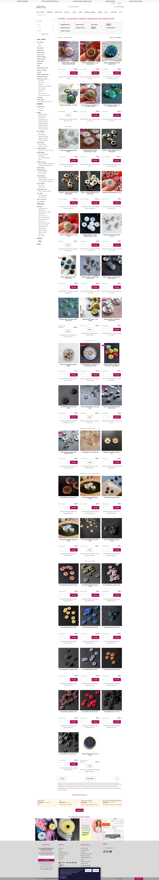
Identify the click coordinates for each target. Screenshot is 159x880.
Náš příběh (61, 848)
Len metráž (39, 63)
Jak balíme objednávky (63, 854)
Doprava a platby (84, 848)
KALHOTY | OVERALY (42, 230)
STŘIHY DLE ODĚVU (42, 226)
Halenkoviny (41, 80)
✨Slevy (39, 241)
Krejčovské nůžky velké (43, 154)
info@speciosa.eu (110, 848)
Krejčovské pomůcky (41, 148)
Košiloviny (40, 84)
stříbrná (93, 561)
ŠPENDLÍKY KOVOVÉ (42, 138)
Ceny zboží (83, 852)
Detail (68, 115)
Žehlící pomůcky (40, 142)
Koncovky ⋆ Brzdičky (42, 171)
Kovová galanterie (41, 175)
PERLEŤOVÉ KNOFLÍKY (43, 125)
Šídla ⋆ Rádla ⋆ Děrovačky (44, 157)
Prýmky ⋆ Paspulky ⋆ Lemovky (44, 191)
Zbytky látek (39, 97)
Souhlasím (96, 870)
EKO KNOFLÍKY (41, 118)
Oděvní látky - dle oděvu (42, 78)
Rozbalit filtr (44, 34)
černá (89, 473)
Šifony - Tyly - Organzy (41, 70)
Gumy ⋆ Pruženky (41, 183)
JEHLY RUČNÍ (41, 133)
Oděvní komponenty (41, 170)
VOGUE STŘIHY (41, 213)
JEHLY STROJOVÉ (42, 134)
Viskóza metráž (40, 50)
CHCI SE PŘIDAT (46, 860)
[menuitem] (40, 12)
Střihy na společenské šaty (44, 217)
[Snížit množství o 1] (60, 73)
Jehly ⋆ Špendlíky (41, 131)
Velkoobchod (61, 855)
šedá (86, 561)
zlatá (94, 340)
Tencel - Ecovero (40, 54)
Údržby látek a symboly (86, 861)
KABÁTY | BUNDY (41, 228)
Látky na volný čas (42, 93)
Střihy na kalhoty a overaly (44, 223)
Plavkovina (40, 91)
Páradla (40, 159)
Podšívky (39, 72)
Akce (45, 24)
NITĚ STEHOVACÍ (42, 197)
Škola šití (61, 859)
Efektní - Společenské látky (43, 74)
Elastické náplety (40, 167)
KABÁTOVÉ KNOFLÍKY (43, 121)
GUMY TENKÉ (41, 185)
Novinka (45, 26)
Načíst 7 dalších (90, 778)
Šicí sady (40, 108)
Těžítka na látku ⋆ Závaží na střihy (45, 150)
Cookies (82, 859)
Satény (38, 65)
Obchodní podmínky (85, 855)
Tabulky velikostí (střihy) (86, 867)
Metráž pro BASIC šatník (42, 76)
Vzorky (39, 244)
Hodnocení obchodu (79, 795)
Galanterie (40, 104)
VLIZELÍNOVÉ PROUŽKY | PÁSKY (45, 165)
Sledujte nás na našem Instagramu (80, 817)
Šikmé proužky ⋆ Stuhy (42, 189)
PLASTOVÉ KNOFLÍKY (43, 127)
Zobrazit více (79, 810)
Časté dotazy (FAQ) (85, 850)
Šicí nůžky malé (41, 156)
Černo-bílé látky (41, 89)
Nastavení (63, 877)
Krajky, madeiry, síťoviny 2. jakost (45, 101)
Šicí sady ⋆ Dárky (40, 106)
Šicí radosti (40, 110)
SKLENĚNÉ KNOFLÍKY (43, 114)
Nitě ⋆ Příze (39, 193)
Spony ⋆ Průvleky (42, 173)
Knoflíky (39, 112)
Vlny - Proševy (40, 42)
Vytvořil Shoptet (119, 878)
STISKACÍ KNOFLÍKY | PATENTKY (45, 181)
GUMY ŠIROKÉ (41, 187)
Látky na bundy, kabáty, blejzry (44, 86)
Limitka (45, 30)
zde (51, 869)
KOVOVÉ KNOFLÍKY (42, 116)
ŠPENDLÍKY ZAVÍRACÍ (43, 140)
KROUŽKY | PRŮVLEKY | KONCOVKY (46, 179)
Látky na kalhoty (41, 88)
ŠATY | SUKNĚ (41, 235)
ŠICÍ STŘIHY (39, 206)
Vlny (39, 44)
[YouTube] (110, 851)
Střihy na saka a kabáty (43, 224)
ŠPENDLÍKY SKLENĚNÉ (43, 136)
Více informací (69, 873)
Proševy (40, 45)
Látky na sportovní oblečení (44, 95)
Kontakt (60, 850)
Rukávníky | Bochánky (43, 146)
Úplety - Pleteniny (41, 52)
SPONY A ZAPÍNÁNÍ (42, 177)
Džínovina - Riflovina (41, 56)
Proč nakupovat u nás (63, 852)
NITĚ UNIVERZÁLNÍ (42, 195)
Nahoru (62, 778)
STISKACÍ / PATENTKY (43, 129)
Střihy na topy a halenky (43, 219)
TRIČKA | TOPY (41, 234)
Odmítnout (88, 870)
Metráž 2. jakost (40, 99)
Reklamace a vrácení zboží (86, 854)
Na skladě (46, 21)
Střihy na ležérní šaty (42, 215)
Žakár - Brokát (40, 48)
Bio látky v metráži (41, 59)
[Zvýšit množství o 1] (69, 73)
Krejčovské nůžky (41, 152)
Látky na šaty (41, 82)
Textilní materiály (84, 863)
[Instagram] (107, 851)
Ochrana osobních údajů (86, 857)
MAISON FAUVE (41, 210)
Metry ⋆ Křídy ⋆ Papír (41, 199)
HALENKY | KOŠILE (42, 232)
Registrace (119, 3)
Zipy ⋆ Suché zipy (41, 201)
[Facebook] (104, 851)
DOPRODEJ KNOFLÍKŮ (43, 123)
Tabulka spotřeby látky (85, 865)
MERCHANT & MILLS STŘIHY (44, 212)
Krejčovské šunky (42, 144)
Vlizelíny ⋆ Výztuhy (41, 162)
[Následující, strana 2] (117, 778)
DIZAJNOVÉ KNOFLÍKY (43, 119)
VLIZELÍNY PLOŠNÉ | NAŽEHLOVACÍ (46, 163)
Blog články (61, 857)
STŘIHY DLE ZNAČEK (42, 208)
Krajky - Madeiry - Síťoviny (42, 67)
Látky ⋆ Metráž (41, 39)
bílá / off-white (68, 126)
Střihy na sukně (41, 221)
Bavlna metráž (40, 61)
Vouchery (39, 238)
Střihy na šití (40, 204)
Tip (45, 28)
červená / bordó (83, 428)
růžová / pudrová (91, 428)
